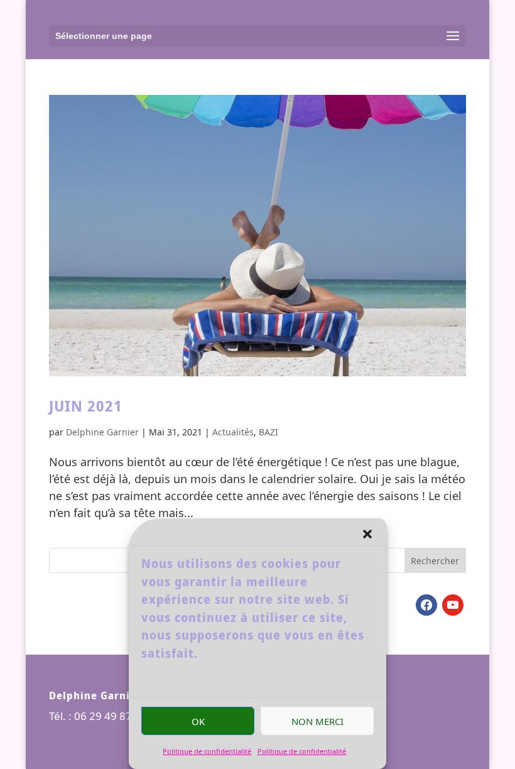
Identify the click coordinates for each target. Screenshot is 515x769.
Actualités (233, 432)
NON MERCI (317, 721)
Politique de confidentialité (207, 751)
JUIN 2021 (85, 406)
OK (198, 721)
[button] (367, 534)
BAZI (268, 432)
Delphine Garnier (102, 432)
